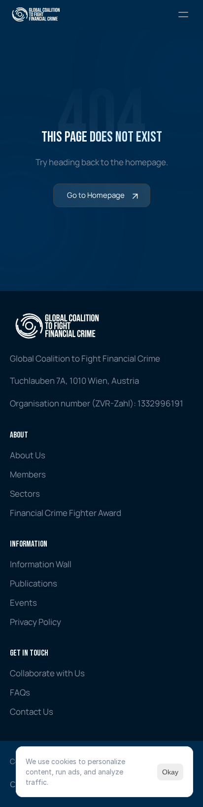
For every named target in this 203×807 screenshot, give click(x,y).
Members (28, 474)
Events (23, 602)
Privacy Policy (35, 621)
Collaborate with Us (47, 673)
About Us (27, 455)
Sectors (25, 493)
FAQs (20, 692)
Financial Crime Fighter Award (65, 512)
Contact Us (31, 711)
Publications (33, 583)
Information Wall (40, 564)
